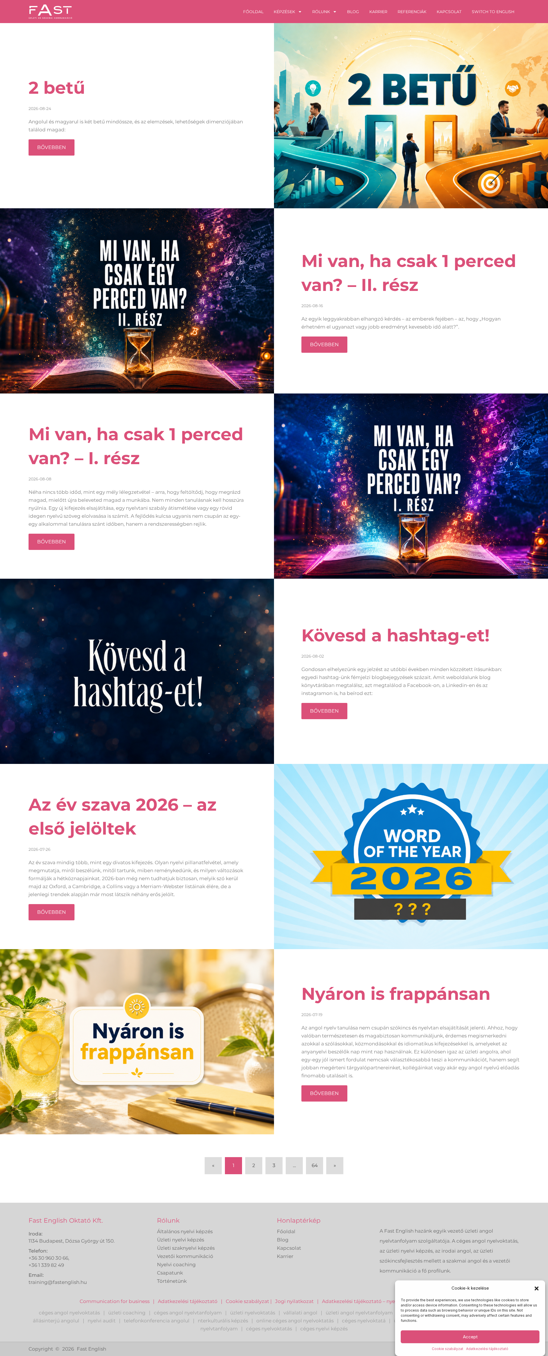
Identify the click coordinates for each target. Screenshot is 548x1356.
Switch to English (493, 11)
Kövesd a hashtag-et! (395, 635)
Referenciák (412, 11)
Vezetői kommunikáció (185, 1256)
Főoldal (253, 11)
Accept (470, 1336)
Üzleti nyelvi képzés (180, 1240)
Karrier (378, 11)
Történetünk (172, 1281)
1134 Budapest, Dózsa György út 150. (72, 1241)
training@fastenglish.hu (58, 1282)
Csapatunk (170, 1273)
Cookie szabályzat (447, 1349)
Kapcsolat (449, 11)
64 (317, 1162)
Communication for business (115, 1301)
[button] (536, 1288)
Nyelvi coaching (176, 1264)
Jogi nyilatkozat (294, 1301)
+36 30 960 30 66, (49, 1258)
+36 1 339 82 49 (46, 1265)
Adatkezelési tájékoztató (487, 1349)
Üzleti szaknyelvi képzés (186, 1248)
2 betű (57, 87)
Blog (353, 11)
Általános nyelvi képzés (185, 1231)
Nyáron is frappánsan (395, 993)
